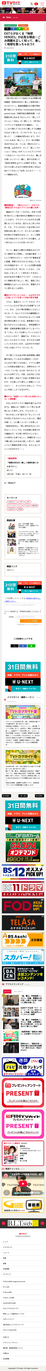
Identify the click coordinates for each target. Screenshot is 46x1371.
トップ (5, 1242)
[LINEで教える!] (20, 28)
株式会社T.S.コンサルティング (13, 1324)
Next (42, 1223)
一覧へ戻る (23, 796)
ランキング (7, 1274)
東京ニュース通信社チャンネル (13, 1314)
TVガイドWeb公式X (9, 1330)
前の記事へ (6, 796)
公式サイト (10, 570)
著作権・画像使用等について (13, 1348)
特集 (4, 1258)
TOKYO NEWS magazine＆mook (14, 1281)
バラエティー (23, 25)
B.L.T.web (6, 1287)
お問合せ (6, 1353)
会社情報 (6, 1359)
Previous (3, 1223)
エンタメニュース (11, 25)
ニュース (6, 1252)
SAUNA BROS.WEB (9, 1303)
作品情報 (6, 1269)
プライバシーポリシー (10, 1342)
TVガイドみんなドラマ (11, 1308)
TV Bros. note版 (8, 1297)
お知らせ (6, 1337)
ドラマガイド (7, 1247)
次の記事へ (39, 796)
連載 (4, 1263)
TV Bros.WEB (7, 1292)
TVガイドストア (8, 1319)
